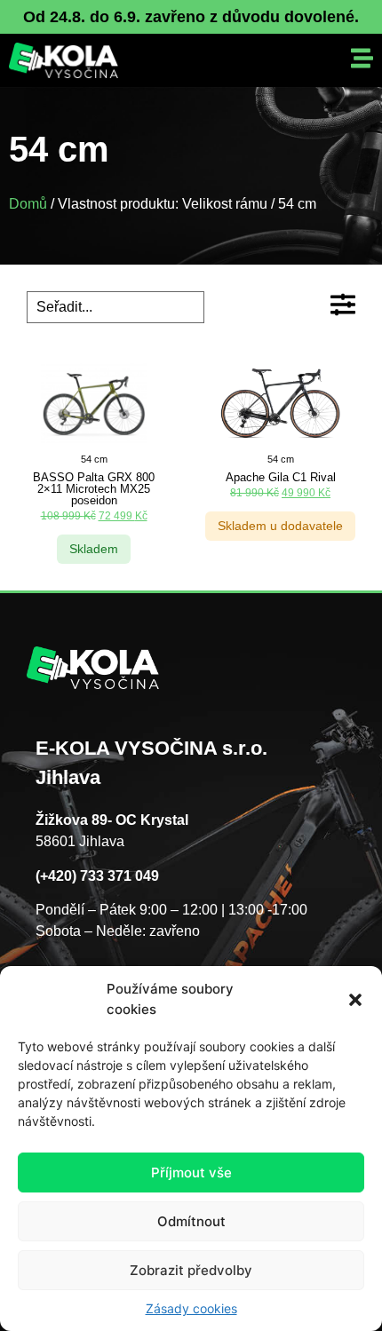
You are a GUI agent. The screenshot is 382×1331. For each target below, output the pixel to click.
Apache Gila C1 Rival (281, 477)
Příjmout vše (191, 1172)
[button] (355, 1000)
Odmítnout (191, 1221)
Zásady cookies (191, 1308)
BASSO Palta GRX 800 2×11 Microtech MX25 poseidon (94, 489)
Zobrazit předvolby (191, 1270)
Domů (28, 203)
